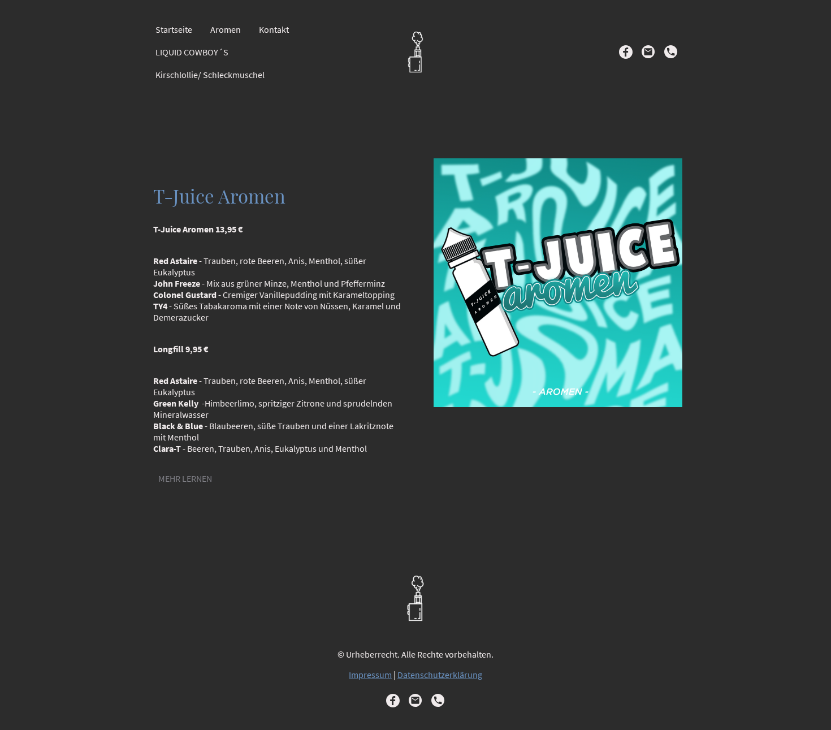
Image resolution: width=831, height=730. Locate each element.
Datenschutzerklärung (439, 674)
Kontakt (274, 29)
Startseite (173, 29)
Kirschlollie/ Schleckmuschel (210, 74)
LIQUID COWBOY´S (191, 52)
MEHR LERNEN (185, 478)
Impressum (370, 674)
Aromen (225, 29)
